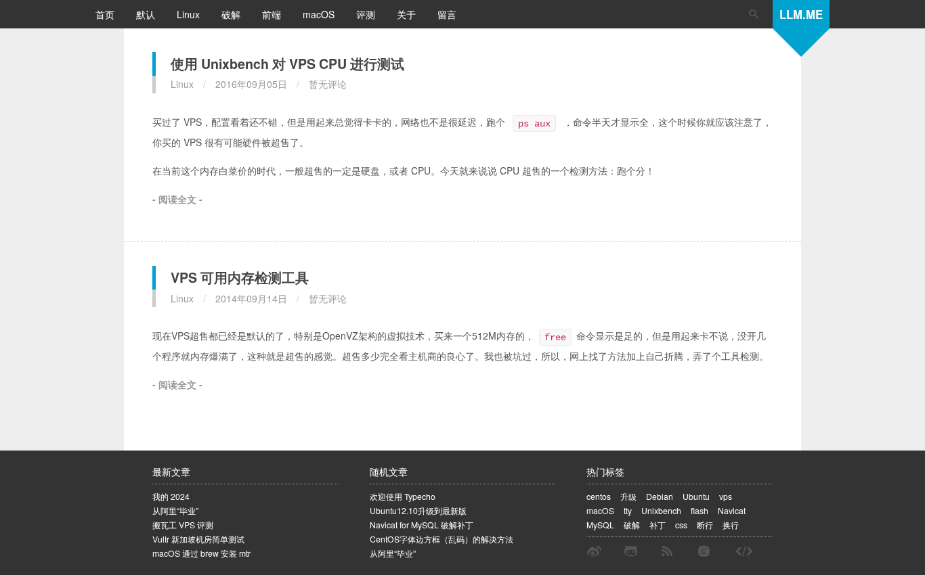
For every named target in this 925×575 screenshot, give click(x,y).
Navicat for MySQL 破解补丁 (421, 524)
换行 (731, 524)
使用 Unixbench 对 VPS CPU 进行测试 (287, 63)
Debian (659, 496)
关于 (407, 14)
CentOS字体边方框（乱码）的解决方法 (441, 539)
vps (725, 496)
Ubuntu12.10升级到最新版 (418, 510)
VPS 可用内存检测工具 (240, 277)
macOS (320, 14)
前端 (273, 14)
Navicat (732, 510)
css (681, 524)
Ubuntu (696, 496)
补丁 (657, 524)
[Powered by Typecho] (704, 551)
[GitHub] (631, 551)
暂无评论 (328, 84)
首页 (106, 14)
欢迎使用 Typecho (402, 496)
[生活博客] (744, 551)
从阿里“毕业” (175, 510)
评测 (367, 14)
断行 (705, 524)
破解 (232, 14)
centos (598, 496)
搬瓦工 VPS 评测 (182, 524)
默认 (147, 14)
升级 (628, 496)
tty (628, 510)
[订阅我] (667, 551)
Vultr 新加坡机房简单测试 (198, 539)
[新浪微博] (593, 551)
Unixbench (661, 510)
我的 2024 (171, 496)
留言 (446, 14)
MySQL (600, 524)
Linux (189, 14)
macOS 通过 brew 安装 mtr (201, 553)
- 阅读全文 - (177, 199)
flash (699, 510)
